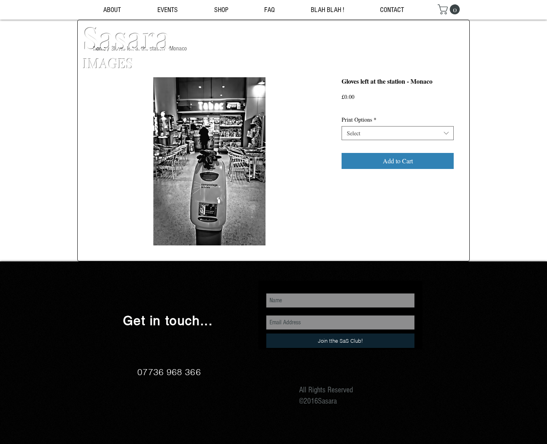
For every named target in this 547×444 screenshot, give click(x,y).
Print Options (359, 119)
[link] (450, 9)
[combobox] (398, 133)
